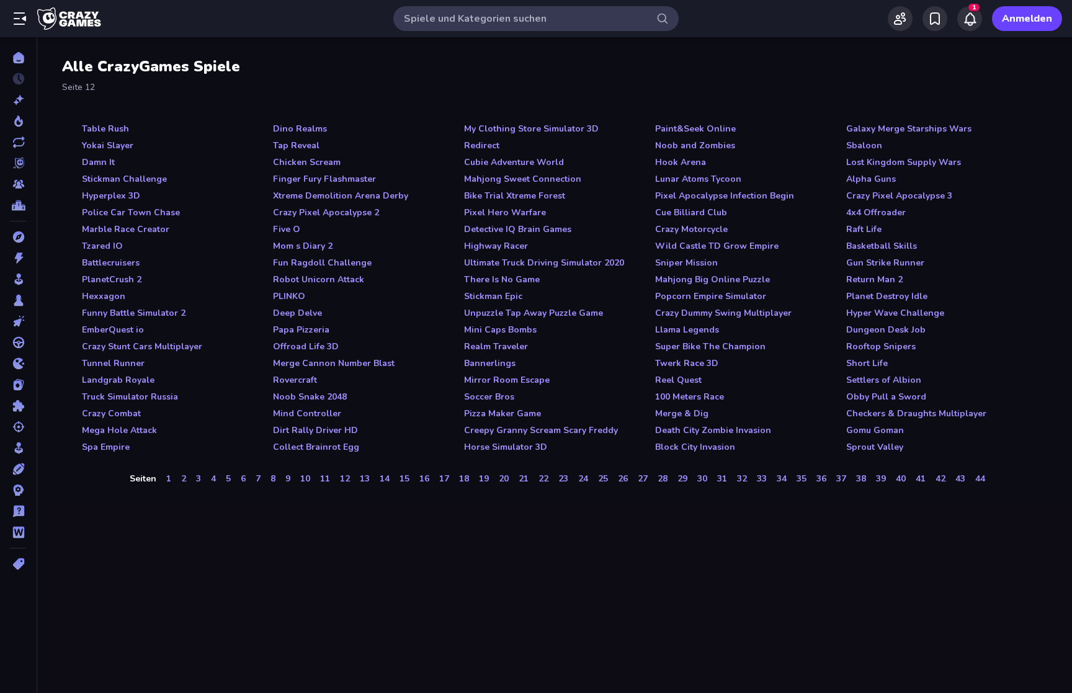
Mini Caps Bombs (500, 330)
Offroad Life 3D (306, 346)
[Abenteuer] (18, 237)
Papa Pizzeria (301, 330)
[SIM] (18, 447)
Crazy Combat (111, 413)
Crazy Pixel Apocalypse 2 (326, 212)
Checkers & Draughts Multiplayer (916, 413)
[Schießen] (18, 426)
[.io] (18, 363)
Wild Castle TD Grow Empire (717, 246)
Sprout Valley (874, 447)
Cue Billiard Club (691, 212)
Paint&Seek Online (695, 129)
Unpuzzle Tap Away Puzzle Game (533, 313)
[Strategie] (18, 490)
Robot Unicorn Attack (318, 279)
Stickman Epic (493, 296)
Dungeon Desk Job (886, 330)
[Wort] (18, 532)
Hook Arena (680, 162)
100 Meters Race (689, 397)
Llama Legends (687, 330)
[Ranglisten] (18, 205)
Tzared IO (102, 246)
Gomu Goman (875, 430)
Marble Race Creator (125, 229)
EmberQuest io (113, 330)
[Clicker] (18, 321)
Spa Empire (106, 447)
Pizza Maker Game (502, 413)
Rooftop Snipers (881, 346)
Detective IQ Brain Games (517, 229)
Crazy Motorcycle (691, 229)
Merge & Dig (681, 413)
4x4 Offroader (876, 212)
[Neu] (18, 99)
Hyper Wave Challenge (895, 313)
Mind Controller (307, 413)
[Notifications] (969, 18)
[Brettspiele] (18, 300)
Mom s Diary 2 (303, 246)
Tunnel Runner (113, 363)
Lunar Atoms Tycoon (698, 179)
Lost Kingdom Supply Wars (903, 162)
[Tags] (18, 564)
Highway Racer (496, 246)
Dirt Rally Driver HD (315, 430)
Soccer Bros (489, 397)
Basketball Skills (881, 246)
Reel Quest (678, 380)
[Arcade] (18, 279)
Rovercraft (295, 380)
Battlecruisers (111, 263)
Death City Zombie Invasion (713, 430)
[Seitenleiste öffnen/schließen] (20, 19)
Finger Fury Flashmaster (324, 179)
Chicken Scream (307, 162)
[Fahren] (18, 342)
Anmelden (1027, 18)
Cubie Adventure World (514, 162)
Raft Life (864, 229)
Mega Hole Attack (119, 430)
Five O (286, 229)
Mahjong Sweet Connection (522, 179)
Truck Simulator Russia (130, 397)
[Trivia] (18, 511)
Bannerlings (490, 363)
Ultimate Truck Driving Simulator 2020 (544, 263)
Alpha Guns (871, 179)
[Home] (18, 57)
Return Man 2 (874, 279)
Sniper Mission (686, 263)
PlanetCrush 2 (111, 279)
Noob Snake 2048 (310, 397)
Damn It (98, 162)
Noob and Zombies (695, 145)
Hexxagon (103, 296)
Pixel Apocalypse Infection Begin (724, 196)
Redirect (481, 145)
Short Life (867, 363)
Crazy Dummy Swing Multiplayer (723, 313)
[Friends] (900, 18)
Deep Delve (297, 313)
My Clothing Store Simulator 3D (531, 129)
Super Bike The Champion (710, 346)
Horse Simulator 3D (505, 447)
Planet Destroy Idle (886, 296)
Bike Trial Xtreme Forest (514, 196)
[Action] (18, 258)
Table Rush (105, 129)
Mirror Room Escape (507, 380)
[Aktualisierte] (18, 142)
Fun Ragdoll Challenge (322, 263)
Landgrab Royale (118, 380)
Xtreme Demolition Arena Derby (340, 196)
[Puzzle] (18, 405)
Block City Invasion (695, 447)
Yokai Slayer (107, 145)
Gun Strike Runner (885, 263)
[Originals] (18, 163)
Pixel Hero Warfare (505, 212)
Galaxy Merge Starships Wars (909, 129)
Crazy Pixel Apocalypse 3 (899, 196)
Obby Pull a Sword (886, 397)
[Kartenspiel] (18, 384)
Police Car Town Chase (131, 212)
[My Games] (934, 18)
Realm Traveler (496, 346)
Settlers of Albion (883, 380)
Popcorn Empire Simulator (710, 296)
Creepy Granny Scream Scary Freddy (541, 430)
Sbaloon (864, 145)
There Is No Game (502, 279)
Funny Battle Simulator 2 (133, 313)
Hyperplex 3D (111, 196)
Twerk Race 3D (686, 363)
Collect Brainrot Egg (316, 447)
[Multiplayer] (18, 184)
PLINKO (289, 296)
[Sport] (18, 469)
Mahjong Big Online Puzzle (712, 279)
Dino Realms (300, 129)
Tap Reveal (296, 145)
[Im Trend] (18, 121)
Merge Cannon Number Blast (334, 363)
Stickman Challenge (124, 179)
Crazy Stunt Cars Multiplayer (142, 346)
